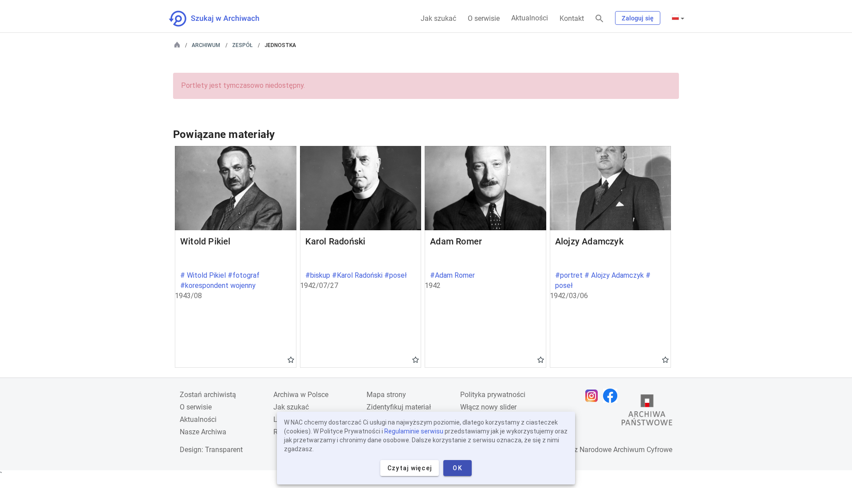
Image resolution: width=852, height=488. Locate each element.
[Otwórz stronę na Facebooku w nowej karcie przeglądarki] (612, 396)
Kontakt (572, 18)
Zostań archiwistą (208, 394)
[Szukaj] (599, 19)
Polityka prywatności (492, 394)
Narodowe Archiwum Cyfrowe (626, 449)
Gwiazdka (291, 359)
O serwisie (484, 18)
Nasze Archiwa (203, 432)
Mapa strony (386, 394)
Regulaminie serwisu (413, 431)
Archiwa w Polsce (300, 394)
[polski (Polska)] (678, 18)
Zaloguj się (638, 18)
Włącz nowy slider (488, 407)
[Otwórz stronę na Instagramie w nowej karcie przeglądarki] (593, 396)
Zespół (242, 45)
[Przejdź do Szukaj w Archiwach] (222, 18)
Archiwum (206, 45)
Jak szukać (438, 18)
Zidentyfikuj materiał (399, 407)
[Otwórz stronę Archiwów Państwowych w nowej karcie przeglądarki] (647, 412)
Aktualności (529, 18)
